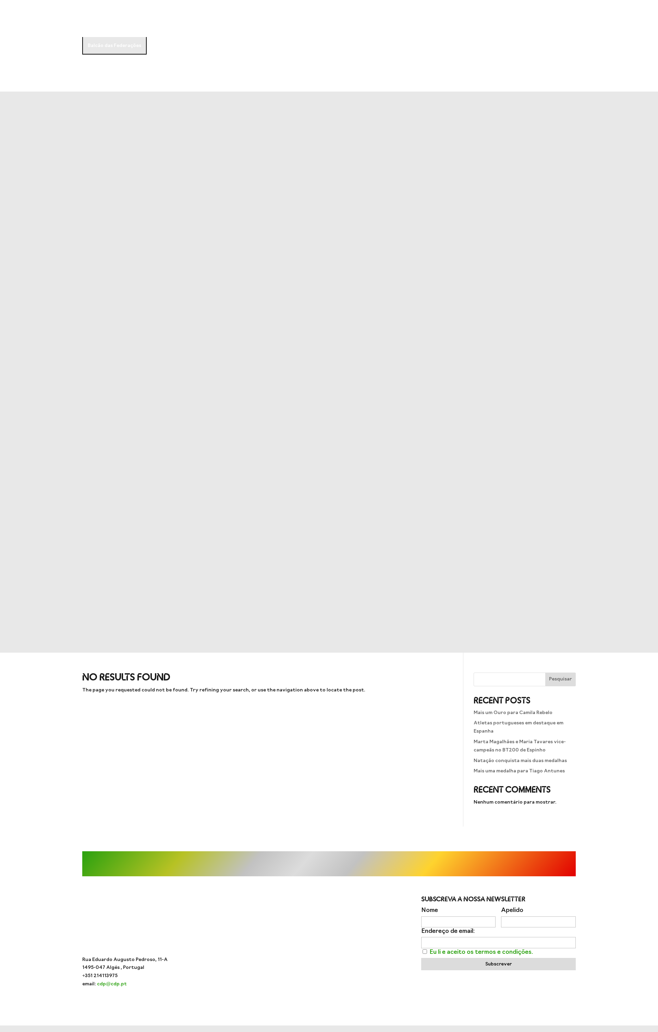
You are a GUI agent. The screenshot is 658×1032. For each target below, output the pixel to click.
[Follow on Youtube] (315, 937)
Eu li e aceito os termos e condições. (481, 952)
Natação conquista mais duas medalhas (520, 760)
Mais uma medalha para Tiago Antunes (519, 771)
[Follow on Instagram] (301, 937)
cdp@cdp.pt (112, 984)
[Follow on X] (342, 937)
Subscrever (498, 964)
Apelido (512, 910)
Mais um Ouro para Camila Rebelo (513, 712)
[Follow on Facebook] (329, 937)
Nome (429, 910)
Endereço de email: (448, 931)
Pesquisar (560, 679)
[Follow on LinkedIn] (356, 937)
